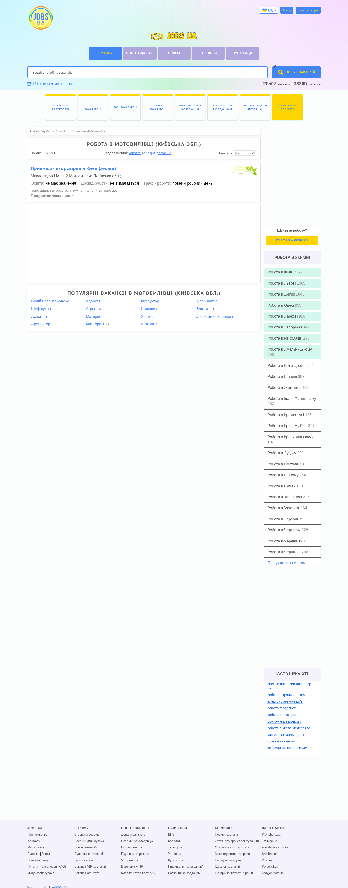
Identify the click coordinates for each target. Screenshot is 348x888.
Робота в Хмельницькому (290, 349)
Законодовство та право (232, 854)
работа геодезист (281, 708)
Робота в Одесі (281, 305)
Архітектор (40, 324)
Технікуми (175, 847)
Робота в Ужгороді (284, 508)
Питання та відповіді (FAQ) (46, 866)
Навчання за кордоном (184, 873)
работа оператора (281, 715)
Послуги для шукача (89, 841)
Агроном (93, 309)
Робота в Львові (282, 283)
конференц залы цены (285, 735)
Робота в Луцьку (282, 453)
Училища (174, 854)
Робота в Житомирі (285, 388)
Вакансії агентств (86, 873)
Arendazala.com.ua (275, 847)
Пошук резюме (131, 847)
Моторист (94, 316)
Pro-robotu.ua (271, 834)
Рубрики (33, 854)
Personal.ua (270, 866)
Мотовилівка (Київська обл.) (95, 176)
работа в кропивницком (286, 695)
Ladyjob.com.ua (273, 873)
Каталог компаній (227, 866)
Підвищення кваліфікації (185, 866)
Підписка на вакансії (89, 854)
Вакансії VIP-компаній (90, 866)
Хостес (147, 316)
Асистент (39, 316)
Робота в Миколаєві (285, 338)
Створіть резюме (292, 240)
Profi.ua (267, 860)
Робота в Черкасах (285, 530)
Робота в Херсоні (283, 519)
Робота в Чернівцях (285, 541)
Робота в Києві (281, 272)
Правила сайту (38, 860)
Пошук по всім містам (287, 563)
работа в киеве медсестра (288, 728)
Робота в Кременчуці (286, 415)
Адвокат (93, 301)
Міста (46, 854)
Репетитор (205, 309)
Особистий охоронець (215, 316)
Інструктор (150, 301)
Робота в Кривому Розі (288, 426)
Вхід (287, 10)
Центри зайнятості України (234, 873)
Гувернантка (207, 301)
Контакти (33, 841)
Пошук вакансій (85, 847)
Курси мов (175, 860)
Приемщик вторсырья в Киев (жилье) (73, 168)
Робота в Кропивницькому (290, 437)
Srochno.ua (269, 854)
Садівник (149, 309)
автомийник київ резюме (287, 748)
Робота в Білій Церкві (287, 366)
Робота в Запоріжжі (285, 327)
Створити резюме (86, 834)
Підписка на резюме (135, 854)
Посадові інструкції (228, 860)
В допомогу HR (132, 866)
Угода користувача (40, 873)
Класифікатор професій (138, 873)
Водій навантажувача (50, 301)
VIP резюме (129, 860)
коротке (135, 153)
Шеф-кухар (41, 309)
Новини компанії (226, 834)
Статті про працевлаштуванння (237, 841)
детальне (164, 153)
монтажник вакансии (284, 721)
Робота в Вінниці (283, 376)
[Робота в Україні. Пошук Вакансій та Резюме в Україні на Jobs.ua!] (40, 18)
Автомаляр (151, 324)
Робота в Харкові (283, 316)
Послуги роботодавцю (137, 841)
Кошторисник (97, 324)
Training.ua (269, 841)
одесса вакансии (281, 741)
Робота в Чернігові (285, 552)
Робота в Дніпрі (282, 294)
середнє (149, 153)
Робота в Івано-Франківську (292, 398)
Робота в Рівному (283, 475)
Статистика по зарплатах (233, 847)
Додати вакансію (133, 834)
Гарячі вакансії (84, 860)
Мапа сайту (35, 847)
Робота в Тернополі (285, 497)
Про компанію (37, 834)
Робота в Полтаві (283, 464)
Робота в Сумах (282, 486)
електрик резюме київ (285, 701)
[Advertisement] (144, 242)
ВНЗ (171, 834)
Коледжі (174, 841)
